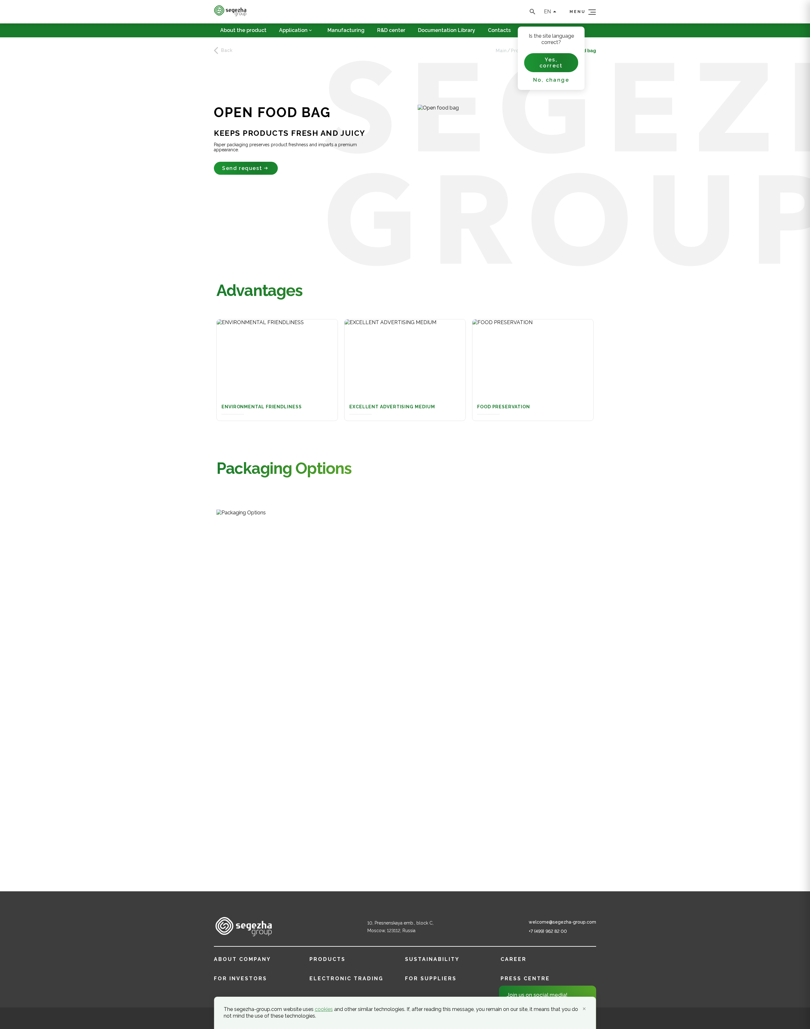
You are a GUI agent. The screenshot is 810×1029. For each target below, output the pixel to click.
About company (242, 959)
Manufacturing (345, 30)
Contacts (499, 30)
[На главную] (230, 15)
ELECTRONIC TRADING (346, 979)
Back (227, 50)
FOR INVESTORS (240, 979)
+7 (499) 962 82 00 (548, 931)
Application (293, 30)
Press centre (525, 979)
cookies (324, 1009)
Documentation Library (446, 30)
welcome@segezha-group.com (562, 922)
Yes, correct (551, 63)
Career (513, 959)
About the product (243, 30)
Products (327, 959)
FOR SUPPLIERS (431, 979)
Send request (242, 168)
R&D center (391, 30)
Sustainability (432, 959)
